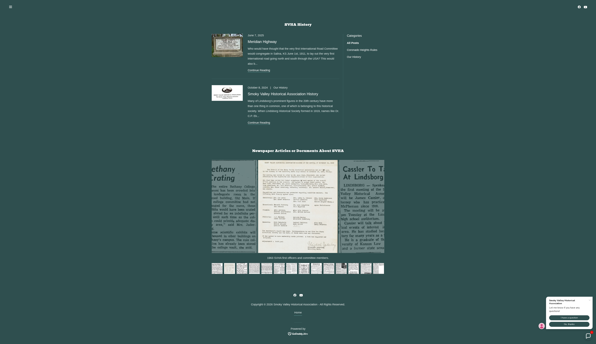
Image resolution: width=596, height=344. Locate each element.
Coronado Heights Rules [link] (362, 49)
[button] (10, 7)
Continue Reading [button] (259, 70)
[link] (579, 7)
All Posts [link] (353, 43)
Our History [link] (354, 56)
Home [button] (298, 312)
